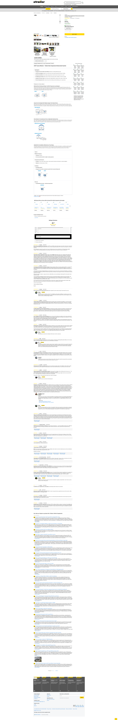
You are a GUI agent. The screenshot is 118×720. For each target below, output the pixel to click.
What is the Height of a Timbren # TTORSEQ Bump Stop (43, 639)
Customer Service (67, 4)
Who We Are (49, 695)
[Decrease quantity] (66, 32)
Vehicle (56, 6)
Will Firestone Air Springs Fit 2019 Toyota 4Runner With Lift (44, 529)
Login (35, 704)
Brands (69, 6)
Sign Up (35, 705)
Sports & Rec (47, 6)
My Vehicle (48, 8)
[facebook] (76, 706)
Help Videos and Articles (50, 699)
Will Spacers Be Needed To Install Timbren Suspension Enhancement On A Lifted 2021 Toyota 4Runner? (51, 589)
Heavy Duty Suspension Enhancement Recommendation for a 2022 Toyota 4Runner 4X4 (48, 582)
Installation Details (36, 196)
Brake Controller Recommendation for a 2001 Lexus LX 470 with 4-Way (46, 557)
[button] (69, 206)
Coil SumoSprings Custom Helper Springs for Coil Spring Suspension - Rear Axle (43, 207)
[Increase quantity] (70, 32)
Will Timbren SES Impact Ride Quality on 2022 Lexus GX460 (44, 563)
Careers (48, 696)
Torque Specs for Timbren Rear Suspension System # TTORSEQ (45, 602)
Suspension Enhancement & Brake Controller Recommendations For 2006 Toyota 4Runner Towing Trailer (51, 540)
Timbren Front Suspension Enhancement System (68, 207)
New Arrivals (75, 6)
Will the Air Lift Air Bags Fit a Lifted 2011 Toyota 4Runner (43, 608)
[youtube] (83, 706)
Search (48, 700)
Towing (41, 6)
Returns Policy (36, 696)
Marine (66, 6)
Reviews (72, 18)
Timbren (66, 14)
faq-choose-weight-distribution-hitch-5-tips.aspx (46, 402)
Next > (57, 670)
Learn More (36, 217)
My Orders (74, 4)
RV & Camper (61, 6)
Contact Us (35, 698)
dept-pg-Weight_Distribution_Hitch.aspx (45, 401)
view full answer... (37, 527)
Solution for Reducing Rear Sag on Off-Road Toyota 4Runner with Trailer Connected (48, 632)
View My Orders (36, 695)
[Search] (65, 2)
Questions (77, 18)
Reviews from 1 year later (40, 240)
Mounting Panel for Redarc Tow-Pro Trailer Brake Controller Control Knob (55, 207)
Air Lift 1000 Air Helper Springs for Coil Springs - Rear (62, 207)
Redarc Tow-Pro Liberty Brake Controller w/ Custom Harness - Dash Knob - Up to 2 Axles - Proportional (49, 207)
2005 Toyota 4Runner (55, 8)
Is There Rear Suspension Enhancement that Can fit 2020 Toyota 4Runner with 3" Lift (48, 552)
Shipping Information (37, 697)
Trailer (52, 6)
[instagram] (81, 706)
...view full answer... (37, 521)
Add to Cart (74, 34)
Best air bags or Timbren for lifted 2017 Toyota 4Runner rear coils (45, 534)
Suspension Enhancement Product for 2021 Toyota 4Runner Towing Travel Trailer (47, 663)
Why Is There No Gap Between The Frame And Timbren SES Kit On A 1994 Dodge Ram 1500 (49, 569)
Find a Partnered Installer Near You (39, 701)
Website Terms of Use (37, 710)
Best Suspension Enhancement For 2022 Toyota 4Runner (44, 614)
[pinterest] (78, 706)
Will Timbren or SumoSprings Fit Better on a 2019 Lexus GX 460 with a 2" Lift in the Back (48, 523)
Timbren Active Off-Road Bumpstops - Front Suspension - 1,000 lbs (37, 207)
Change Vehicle (68, 28)
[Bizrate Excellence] (37, 714)
